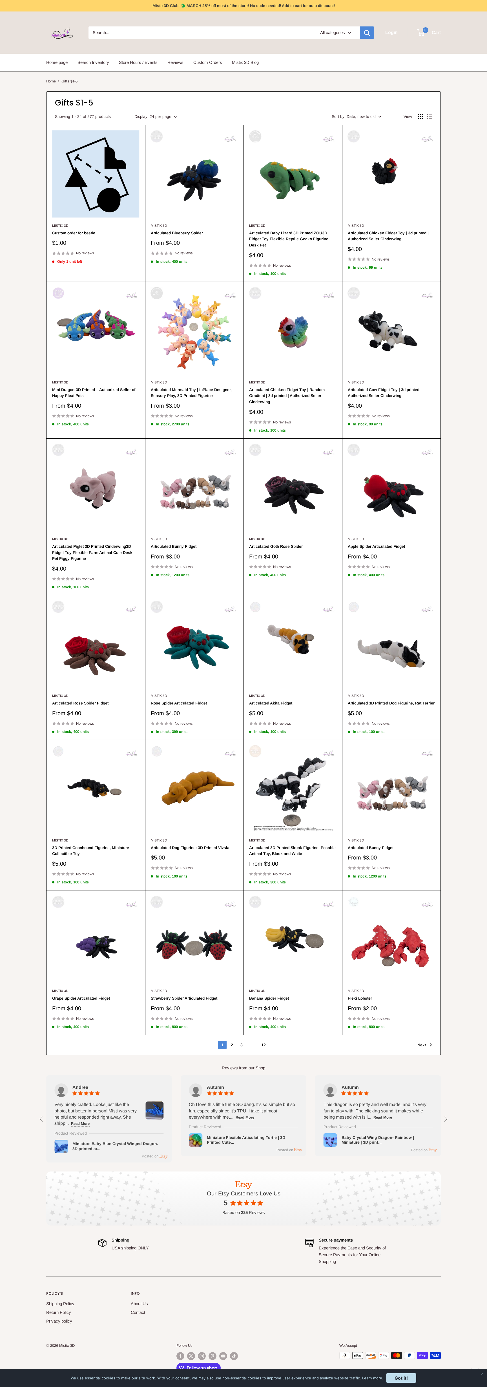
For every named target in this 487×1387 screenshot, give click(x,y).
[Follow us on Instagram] (202, 1356)
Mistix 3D (60, 226)
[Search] (367, 32)
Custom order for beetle (73, 233)
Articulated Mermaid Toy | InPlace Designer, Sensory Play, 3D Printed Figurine (191, 392)
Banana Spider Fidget (269, 998)
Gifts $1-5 (69, 81)
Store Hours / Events (138, 62)
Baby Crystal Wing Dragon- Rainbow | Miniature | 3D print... (378, 1140)
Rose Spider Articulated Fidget (179, 703)
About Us (139, 1303)
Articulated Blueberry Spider (177, 233)
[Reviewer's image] (154, 1116)
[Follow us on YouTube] (223, 1356)
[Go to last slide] (41, 1119)
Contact (138, 1312)
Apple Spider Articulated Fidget (376, 546)
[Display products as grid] (420, 116)
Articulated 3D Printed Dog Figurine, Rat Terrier (391, 703)
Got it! (401, 1378)
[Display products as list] (429, 116)
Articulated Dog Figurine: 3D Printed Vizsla (190, 847)
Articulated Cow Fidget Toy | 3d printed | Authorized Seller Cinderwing (385, 392)
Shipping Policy (60, 1303)
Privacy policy (59, 1321)
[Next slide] (445, 1119)
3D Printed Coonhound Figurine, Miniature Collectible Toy (90, 850)
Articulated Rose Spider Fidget (80, 703)
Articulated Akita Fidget (270, 703)
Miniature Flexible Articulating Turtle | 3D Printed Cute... (246, 1140)
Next (421, 1045)
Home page (57, 62)
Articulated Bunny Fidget (173, 546)
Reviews (175, 62)
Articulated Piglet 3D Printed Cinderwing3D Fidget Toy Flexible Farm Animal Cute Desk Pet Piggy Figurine (92, 552)
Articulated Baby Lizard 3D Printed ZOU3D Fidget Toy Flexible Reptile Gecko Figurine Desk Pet (288, 239)
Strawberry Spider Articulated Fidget (184, 998)
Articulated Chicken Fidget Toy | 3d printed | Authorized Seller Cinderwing (388, 236)
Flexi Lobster (360, 998)
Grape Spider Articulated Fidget (81, 998)
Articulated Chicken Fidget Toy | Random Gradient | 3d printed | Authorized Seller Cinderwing (287, 395)
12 (263, 1045)
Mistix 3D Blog (245, 62)
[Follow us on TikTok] (234, 1356)
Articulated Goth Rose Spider (276, 546)
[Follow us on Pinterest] (212, 1356)
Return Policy (58, 1312)
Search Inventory (93, 62)
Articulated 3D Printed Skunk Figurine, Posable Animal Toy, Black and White (292, 850)
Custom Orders (207, 62)
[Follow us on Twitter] (191, 1356)
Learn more (372, 1378)
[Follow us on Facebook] (180, 1356)
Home (51, 81)
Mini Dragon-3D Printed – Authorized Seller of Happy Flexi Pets (93, 392)
